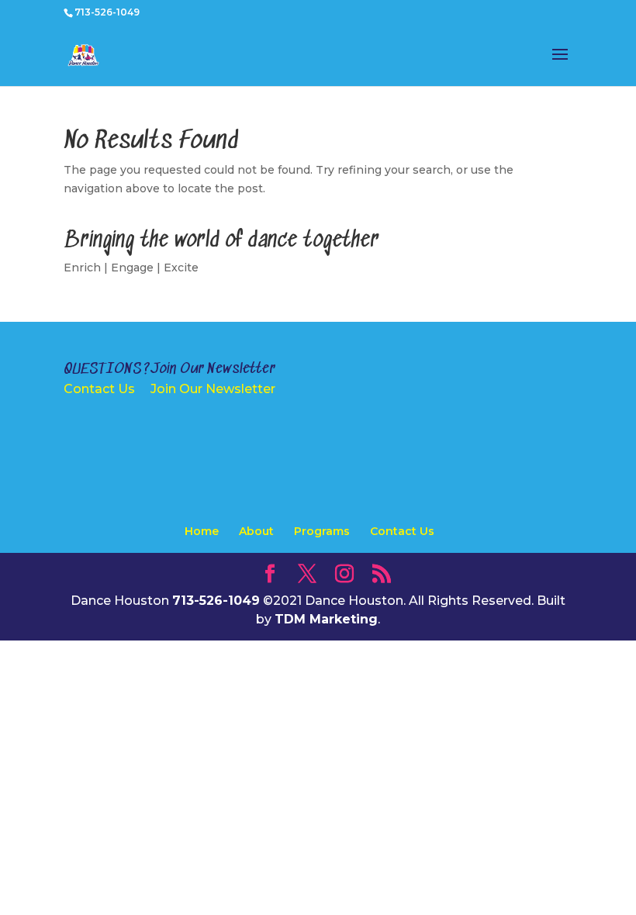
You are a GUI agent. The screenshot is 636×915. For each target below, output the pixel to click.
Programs (322, 531)
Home (202, 531)
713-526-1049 (107, 12)
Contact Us (99, 389)
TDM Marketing (326, 619)
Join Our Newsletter (212, 389)
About (256, 531)
